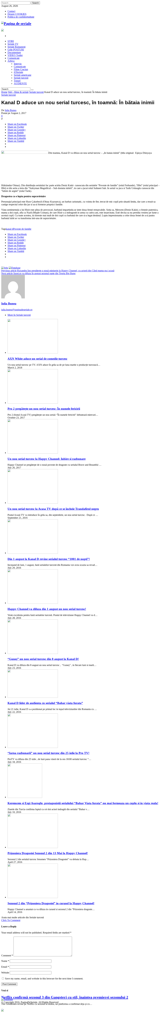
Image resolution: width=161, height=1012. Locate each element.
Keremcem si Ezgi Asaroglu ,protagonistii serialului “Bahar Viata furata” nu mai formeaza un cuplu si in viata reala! (83, 803)
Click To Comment (10, 920)
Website (5, 972)
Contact (11, 11)
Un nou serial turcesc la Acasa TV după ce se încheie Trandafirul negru (53, 508)
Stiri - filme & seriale (18, 92)
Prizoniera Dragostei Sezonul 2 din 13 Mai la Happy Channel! (48, 853)
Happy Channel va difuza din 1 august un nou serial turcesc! (47, 609)
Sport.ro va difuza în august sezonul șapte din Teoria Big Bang (38, 273)
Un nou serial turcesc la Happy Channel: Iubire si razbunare (47, 458)
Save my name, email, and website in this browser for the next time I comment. (44, 978)
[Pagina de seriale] (16, 23)
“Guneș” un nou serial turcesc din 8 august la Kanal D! (43, 659)
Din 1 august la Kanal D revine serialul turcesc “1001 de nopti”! (49, 559)
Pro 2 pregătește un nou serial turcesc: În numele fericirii (44, 408)
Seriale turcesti (36, 92)
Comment (7, 955)
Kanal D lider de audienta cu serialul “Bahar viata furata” (45, 703)
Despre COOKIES (17, 14)
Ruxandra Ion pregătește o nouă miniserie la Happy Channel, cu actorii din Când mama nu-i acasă (57, 270)
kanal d (9, 229)
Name (5, 961)
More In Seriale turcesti (19, 315)
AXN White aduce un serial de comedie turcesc (37, 358)
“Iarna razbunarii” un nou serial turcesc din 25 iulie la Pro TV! (48, 753)
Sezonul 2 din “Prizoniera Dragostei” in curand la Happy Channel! (51, 903)
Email (5, 966)
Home (4, 92)
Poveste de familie (22, 229)
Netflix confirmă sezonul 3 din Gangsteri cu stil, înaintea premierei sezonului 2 (64, 997)
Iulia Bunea (10, 110)
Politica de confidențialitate (21, 17)
